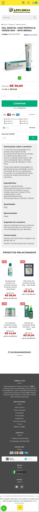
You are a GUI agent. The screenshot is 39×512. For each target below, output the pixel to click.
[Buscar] (34, 17)
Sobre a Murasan (19, 410)
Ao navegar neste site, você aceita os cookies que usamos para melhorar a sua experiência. (19, 501)
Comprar (20, 103)
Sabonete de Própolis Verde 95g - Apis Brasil (28, 283)
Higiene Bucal (20, 24)
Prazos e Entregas (19, 421)
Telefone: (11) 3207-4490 (20, 438)
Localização (19, 413)
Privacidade (19, 415)
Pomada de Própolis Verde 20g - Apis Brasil (10, 325)
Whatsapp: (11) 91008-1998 (20, 441)
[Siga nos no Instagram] (22, 487)
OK (33, 138)
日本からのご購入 (19, 427)
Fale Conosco (19, 407)
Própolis (11, 24)
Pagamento (19, 418)
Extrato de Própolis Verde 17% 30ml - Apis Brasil (28, 326)
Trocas (19, 424)
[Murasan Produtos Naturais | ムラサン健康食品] (19, 10)
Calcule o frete (8, 134)
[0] (33, 2)
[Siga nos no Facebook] (17, 487)
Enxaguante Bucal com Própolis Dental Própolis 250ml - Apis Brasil (10, 285)
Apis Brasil (33, 35)
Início (5, 24)
